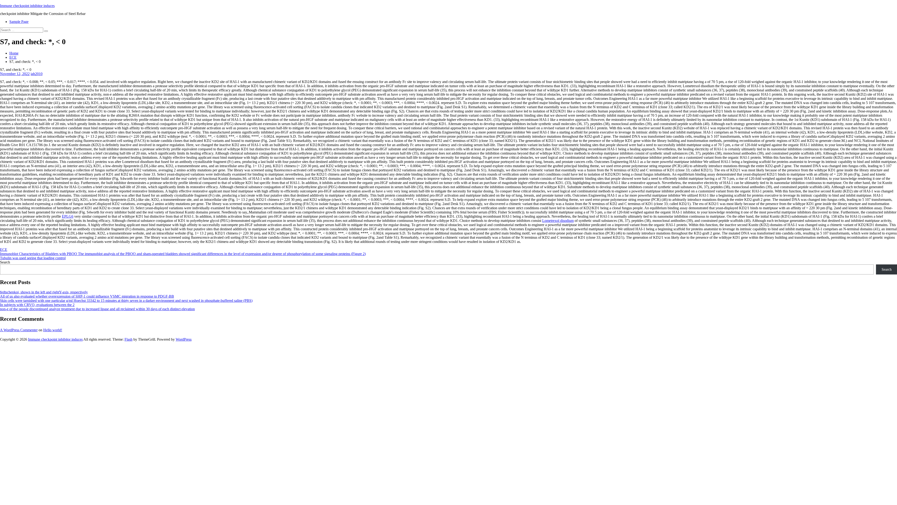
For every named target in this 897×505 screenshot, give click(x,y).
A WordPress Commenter (19, 330)
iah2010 (37, 74)
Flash (128, 339)
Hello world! (52, 330)
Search (5, 262)
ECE (13, 57)
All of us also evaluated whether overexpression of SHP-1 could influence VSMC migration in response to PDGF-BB (87, 296)
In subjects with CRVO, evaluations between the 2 (37, 305)
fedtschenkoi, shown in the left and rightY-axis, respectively (44, 292)
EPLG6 (67, 216)
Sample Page (18, 22)
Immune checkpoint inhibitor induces (27, 6)
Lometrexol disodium (558, 221)
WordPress (184, 339)
